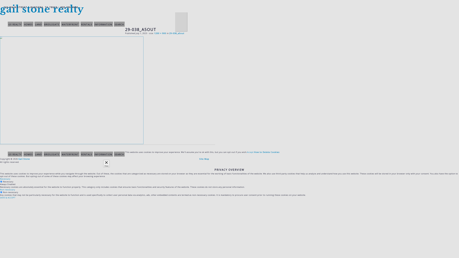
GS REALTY (15, 24)
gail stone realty (42, 9)
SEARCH (119, 24)
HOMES (28, 24)
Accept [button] (250, 152)
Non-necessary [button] (7, 189)
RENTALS (86, 24)
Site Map (204, 159)
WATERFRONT (70, 24)
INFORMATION (103, 24)
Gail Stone (24, 159)
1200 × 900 (160, 33)
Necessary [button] (5, 179)
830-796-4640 (69, 7)
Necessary (8, 181)
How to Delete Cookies (267, 152)
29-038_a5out (176, 33)
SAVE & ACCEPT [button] (8, 197)
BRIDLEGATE (51, 24)
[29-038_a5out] (71, 143)
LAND (38, 24)
